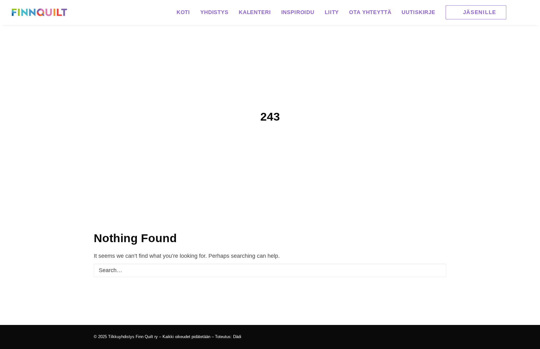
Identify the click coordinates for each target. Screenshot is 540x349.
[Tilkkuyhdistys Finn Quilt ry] (39, 12)
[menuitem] (183, 12)
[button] (473, 12)
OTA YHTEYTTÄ (370, 12)
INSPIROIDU (298, 12)
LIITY (332, 12)
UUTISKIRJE (418, 12)
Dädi (237, 336)
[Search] (270, 270)
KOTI (183, 12)
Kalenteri (255, 12)
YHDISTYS (214, 12)
